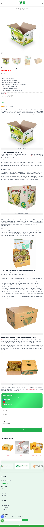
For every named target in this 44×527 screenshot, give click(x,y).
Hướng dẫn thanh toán (5, 507)
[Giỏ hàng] (42, 3)
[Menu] (1, 3)
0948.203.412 (7, 399)
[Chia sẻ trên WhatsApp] (2, 96)
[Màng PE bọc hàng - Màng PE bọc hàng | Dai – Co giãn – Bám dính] (22, 3)
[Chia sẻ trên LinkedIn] (12, 96)
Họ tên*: (3, 409)
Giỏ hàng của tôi (4, 493)
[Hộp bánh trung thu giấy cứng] (36, 447)
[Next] (41, 33)
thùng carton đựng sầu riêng (29, 155)
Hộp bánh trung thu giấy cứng (36, 455)
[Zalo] (2, 516)
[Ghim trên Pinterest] (10, 96)
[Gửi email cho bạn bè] (8, 96)
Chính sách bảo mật (5, 505)
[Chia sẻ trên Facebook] (4, 96)
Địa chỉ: (3, 417)
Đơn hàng (3, 488)
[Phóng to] (2, 53)
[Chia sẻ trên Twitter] (6, 96)
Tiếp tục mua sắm (5, 495)
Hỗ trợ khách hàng (5, 509)
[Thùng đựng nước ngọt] (7, 447)
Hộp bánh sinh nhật (22, 455)
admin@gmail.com (8, 404)
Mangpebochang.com (5, 339)
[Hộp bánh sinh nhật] (22, 447)
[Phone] (2, 520)
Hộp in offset (25, 8)
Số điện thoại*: (4, 413)
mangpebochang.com (31, 389)
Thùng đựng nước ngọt (7, 455)
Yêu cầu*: (3, 421)
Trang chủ (18, 8)
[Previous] (3, 33)
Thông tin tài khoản (5, 491)
